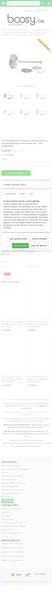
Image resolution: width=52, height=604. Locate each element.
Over (31, 193)
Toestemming (10, 193)
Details (22, 193)
